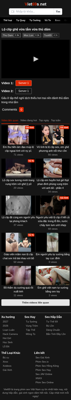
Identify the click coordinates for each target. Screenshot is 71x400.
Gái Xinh (7, 370)
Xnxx (57, 20)
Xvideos (7, 365)
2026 (5, 325)
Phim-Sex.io (42, 361)
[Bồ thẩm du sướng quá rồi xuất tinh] (18, 275)
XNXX (39, 378)
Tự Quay (20, 20)
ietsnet (35, 4)
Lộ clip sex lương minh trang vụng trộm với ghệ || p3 (18, 182)
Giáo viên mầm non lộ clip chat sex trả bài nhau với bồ (18, 256)
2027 (5, 321)
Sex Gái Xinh (43, 357)
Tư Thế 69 (52, 321)
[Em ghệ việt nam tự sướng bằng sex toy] (53, 275)
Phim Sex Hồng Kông (47, 365)
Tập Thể (30, 329)
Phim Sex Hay (43, 370)
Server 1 (23, 83)
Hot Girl (7, 338)
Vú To (48, 20)
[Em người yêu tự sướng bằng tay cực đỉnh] (53, 242)
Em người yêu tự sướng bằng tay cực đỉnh (53, 256)
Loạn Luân (8, 329)
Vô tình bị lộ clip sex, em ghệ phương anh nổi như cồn (53, 148)
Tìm (58, 11)
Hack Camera (10, 334)
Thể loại (7, 20)
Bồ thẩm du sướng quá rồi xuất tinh (18, 289)
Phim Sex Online (45, 382)
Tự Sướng (34, 20)
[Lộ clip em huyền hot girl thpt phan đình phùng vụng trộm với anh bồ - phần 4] (53, 168)
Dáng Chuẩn (53, 329)
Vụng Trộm (32, 325)
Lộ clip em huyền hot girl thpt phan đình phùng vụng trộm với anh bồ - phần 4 (53, 184)
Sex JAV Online (44, 374)
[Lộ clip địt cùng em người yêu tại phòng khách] (18, 205)
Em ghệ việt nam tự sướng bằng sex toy (53, 289)
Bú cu (6, 357)
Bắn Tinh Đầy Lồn (56, 334)
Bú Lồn (50, 325)
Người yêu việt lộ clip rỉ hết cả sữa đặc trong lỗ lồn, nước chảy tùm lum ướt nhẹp (52, 221)
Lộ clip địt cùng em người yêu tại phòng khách (18, 219)
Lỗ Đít (6, 346)
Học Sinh (8, 342)
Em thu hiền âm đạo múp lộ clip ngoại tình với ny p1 (18, 148)
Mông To (30, 334)
